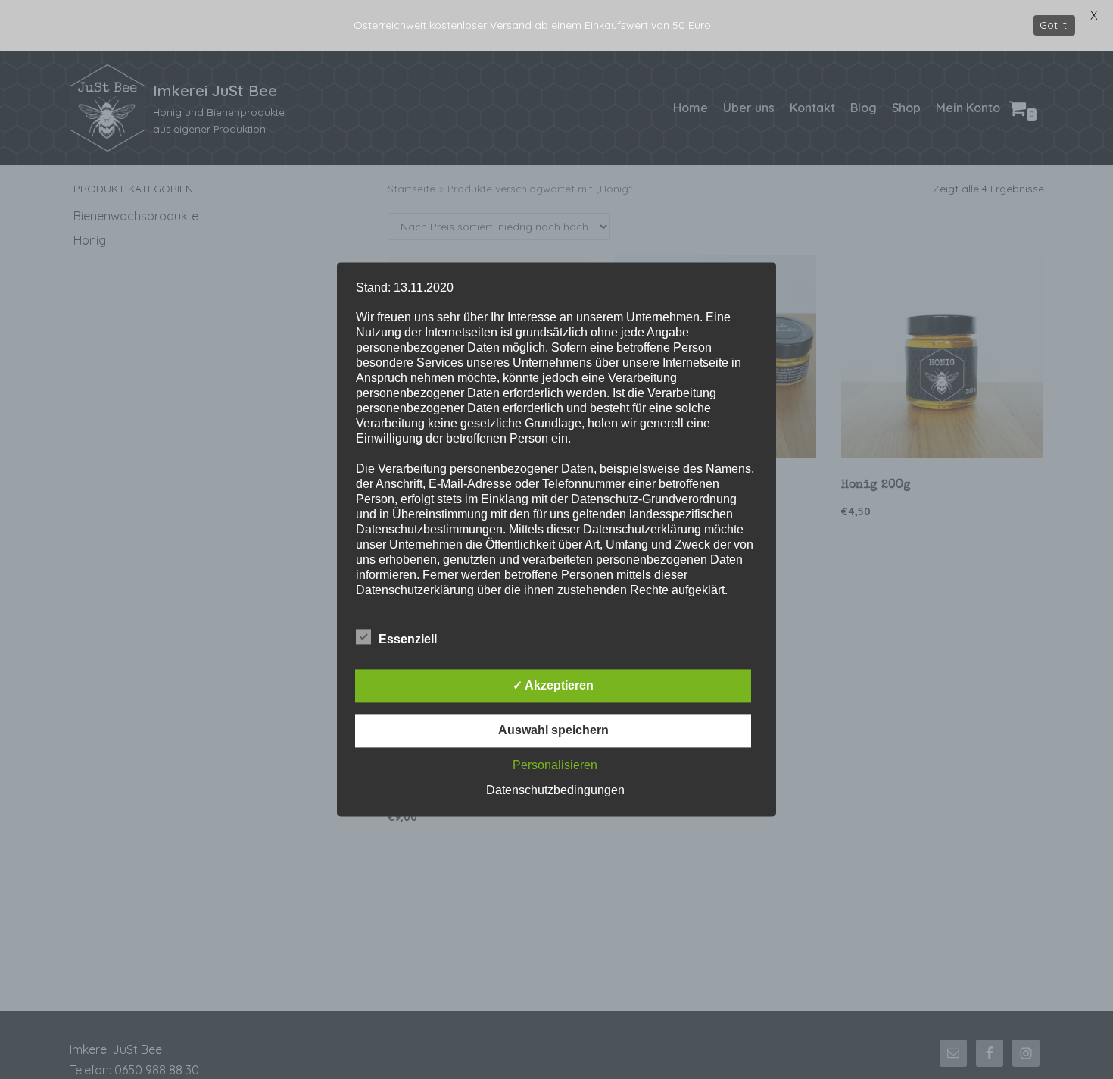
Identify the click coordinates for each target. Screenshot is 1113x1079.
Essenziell (408, 639)
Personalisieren (555, 765)
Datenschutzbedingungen (555, 790)
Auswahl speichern (553, 730)
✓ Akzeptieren (553, 686)
